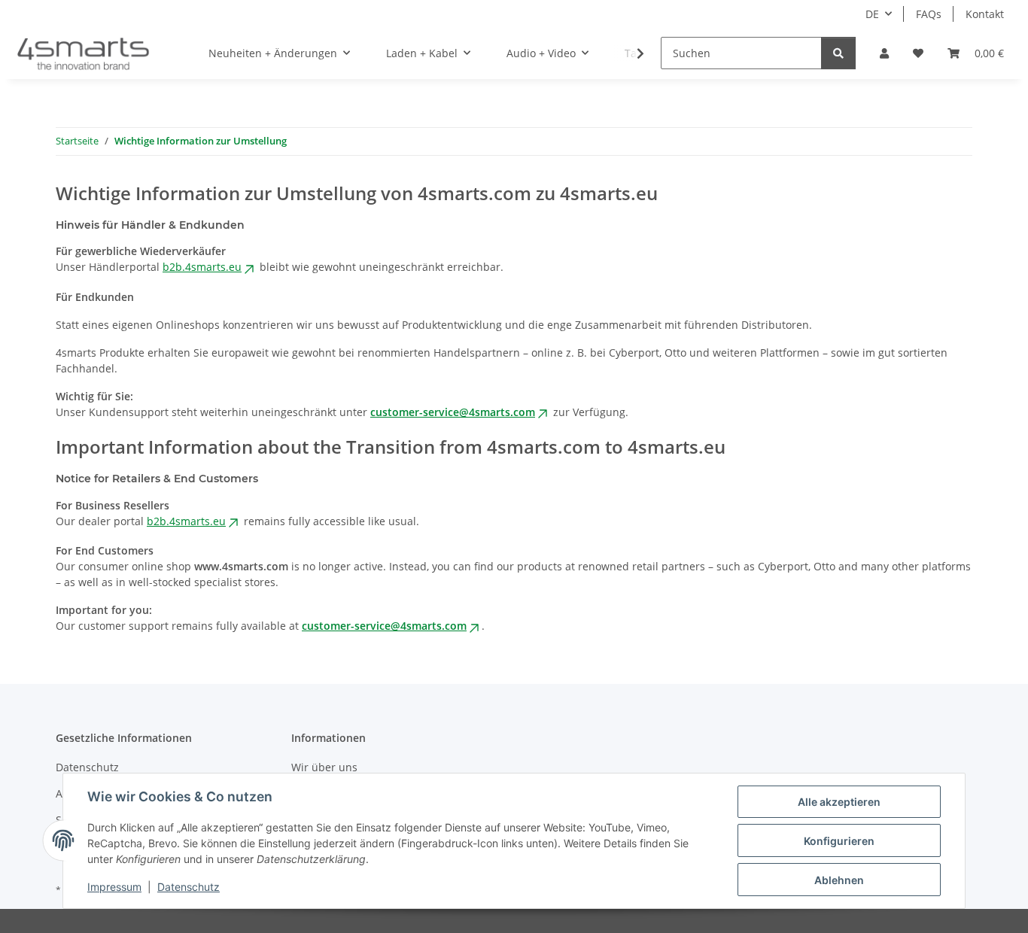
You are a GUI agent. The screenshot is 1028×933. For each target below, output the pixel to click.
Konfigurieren (839, 840)
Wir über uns (324, 767)
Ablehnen (839, 880)
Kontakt (985, 14)
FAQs (928, 14)
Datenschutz (188, 886)
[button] (884, 53)
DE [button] (872, 14)
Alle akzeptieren (839, 801)
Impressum (114, 886)
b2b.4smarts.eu (202, 267)
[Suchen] (838, 53)
